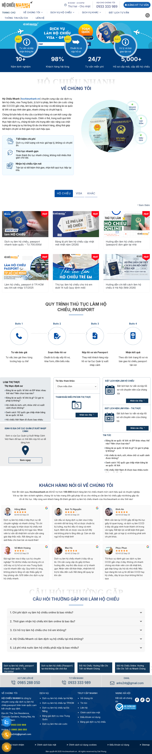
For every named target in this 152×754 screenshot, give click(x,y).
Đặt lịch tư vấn (119, 12)
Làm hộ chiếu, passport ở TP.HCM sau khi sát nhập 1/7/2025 (24, 286)
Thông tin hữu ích (16, 18)
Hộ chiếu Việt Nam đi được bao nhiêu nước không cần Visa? (127, 471)
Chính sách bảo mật (90, 712)
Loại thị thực (11, 382)
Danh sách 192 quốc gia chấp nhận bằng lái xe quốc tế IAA (25, 414)
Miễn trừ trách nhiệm (14, 744)
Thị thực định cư (13, 386)
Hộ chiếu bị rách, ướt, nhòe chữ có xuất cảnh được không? (25, 406)
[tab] (64, 193)
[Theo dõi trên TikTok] (142, 700)
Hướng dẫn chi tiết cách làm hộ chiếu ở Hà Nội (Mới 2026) (123, 286)
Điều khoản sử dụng (90, 717)
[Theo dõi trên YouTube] (148, 700)
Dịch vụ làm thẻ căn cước (54, 724)
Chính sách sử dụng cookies (83, 744)
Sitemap (146, 744)
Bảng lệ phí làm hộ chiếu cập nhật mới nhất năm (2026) (74, 243)
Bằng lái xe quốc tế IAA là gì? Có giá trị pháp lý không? (25, 399)
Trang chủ (9, 12)
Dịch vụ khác (90, 12)
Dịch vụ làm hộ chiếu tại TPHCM (58, 703)
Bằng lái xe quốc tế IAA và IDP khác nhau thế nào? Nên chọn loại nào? (26, 392)
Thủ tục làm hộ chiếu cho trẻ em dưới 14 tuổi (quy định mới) (73, 286)
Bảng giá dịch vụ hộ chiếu (93, 722)
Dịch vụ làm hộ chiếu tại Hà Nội (57, 698)
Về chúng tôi (31, 12)
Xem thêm (144, 205)
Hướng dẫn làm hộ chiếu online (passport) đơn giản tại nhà (123, 243)
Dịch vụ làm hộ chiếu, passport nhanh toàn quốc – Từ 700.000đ (22, 243)
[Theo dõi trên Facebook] (137, 700)
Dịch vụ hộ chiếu (61, 12)
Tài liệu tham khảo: (65, 381)
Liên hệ (40, 18)
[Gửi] (147, 15)
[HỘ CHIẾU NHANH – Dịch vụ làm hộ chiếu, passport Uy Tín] (17, 5)
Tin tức (83, 703)
